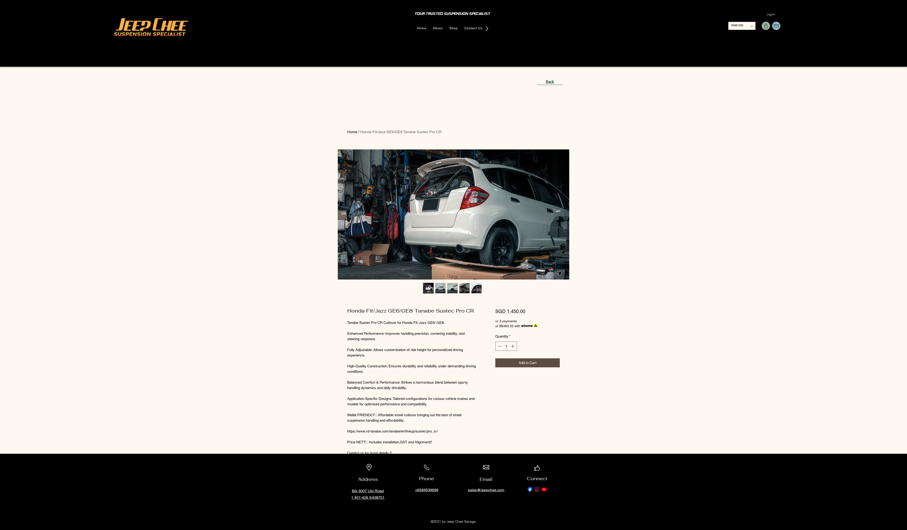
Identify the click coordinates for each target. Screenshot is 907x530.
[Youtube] (544, 489)
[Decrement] (499, 346)
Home (352, 132)
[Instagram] (537, 489)
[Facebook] (530, 489)
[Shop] (766, 26)
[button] (742, 26)
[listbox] (742, 26)
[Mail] (776, 26)
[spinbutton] (506, 346)
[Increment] (513, 346)
